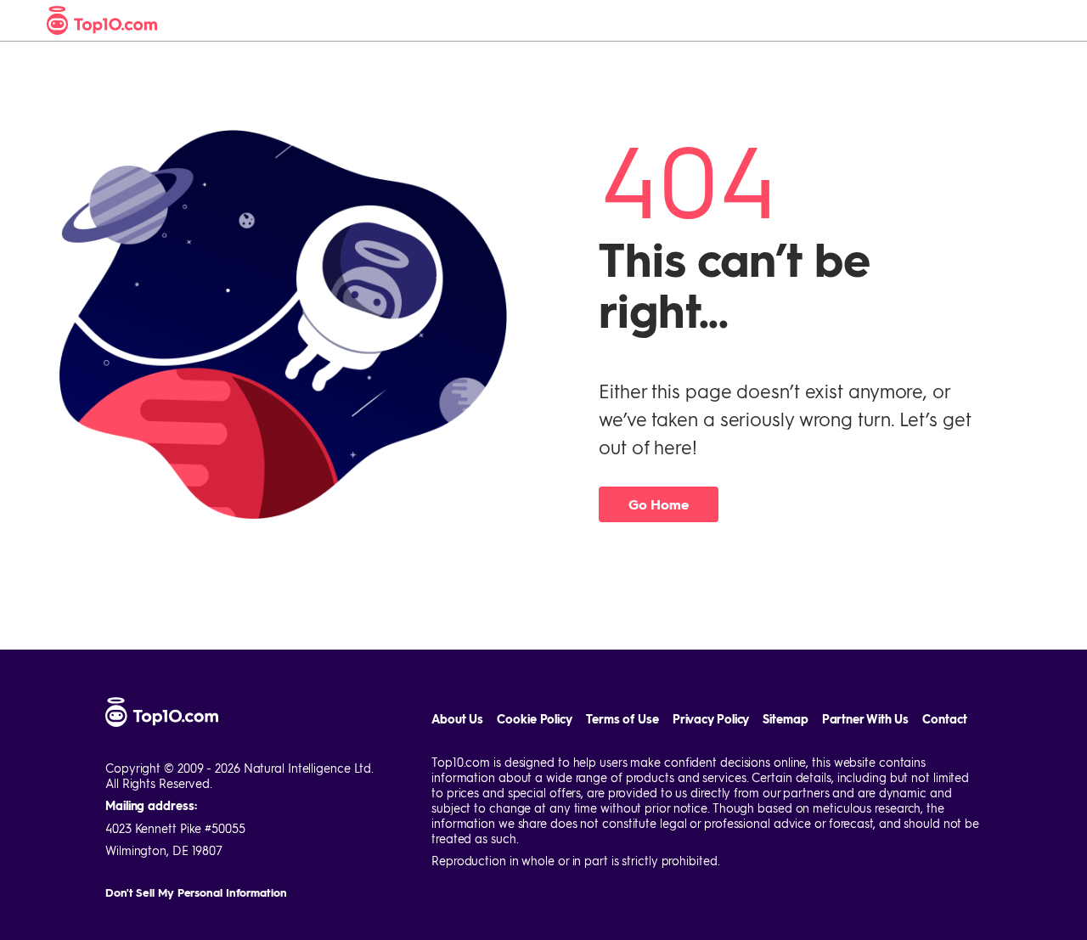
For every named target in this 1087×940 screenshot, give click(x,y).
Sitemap (785, 719)
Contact (944, 719)
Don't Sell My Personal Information (196, 892)
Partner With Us (866, 719)
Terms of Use (622, 719)
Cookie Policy (534, 719)
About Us (457, 719)
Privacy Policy (711, 719)
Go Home (658, 504)
